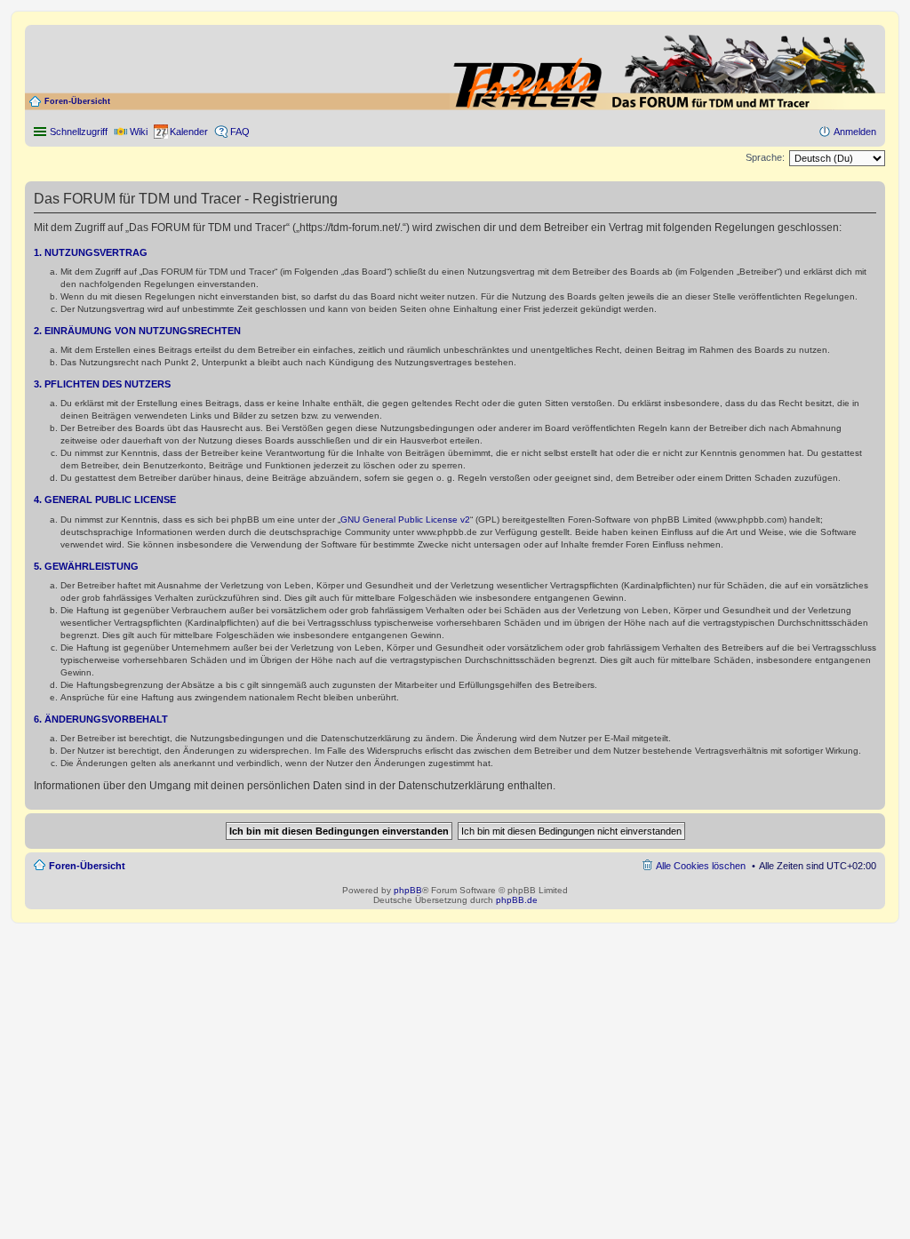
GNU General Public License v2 (405, 519)
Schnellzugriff (79, 131)
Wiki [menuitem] (139, 131)
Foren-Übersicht (77, 101)
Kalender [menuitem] (189, 131)
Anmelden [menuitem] (855, 131)
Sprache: (765, 157)
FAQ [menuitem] (240, 131)
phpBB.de (517, 900)
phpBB (408, 890)
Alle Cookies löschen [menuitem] (701, 865)
